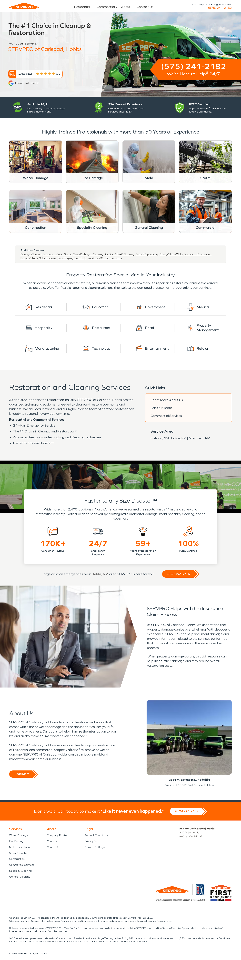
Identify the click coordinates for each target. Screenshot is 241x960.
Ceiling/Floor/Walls (171, 254)
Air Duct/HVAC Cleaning (119, 254)
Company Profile (57, 835)
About (125, 6)
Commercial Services (166, 416)
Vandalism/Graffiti (98, 258)
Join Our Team (161, 408)
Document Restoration (197, 254)
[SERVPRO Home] (24, 6)
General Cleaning (19, 876)
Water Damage (18, 835)
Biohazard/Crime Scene (57, 254)
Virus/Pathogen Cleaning (88, 254)
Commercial (106, 6)
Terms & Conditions (96, 835)
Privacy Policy (93, 841)
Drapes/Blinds (29, 258)
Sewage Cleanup (30, 254)
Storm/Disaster (18, 853)
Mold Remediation (20, 847)
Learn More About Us (167, 400)
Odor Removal (47, 258)
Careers (52, 841)
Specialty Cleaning (20, 870)
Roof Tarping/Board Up (72, 258)
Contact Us (145, 7)
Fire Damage (17, 841)
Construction (17, 858)
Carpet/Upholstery (147, 254)
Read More (21, 774)
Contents (116, 258)
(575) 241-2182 (220, 8)
